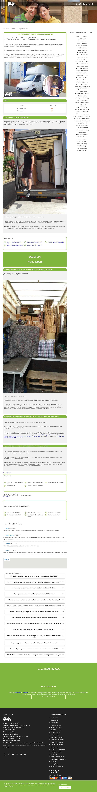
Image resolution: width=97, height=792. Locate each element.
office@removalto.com (13, 738)
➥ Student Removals (82, 73)
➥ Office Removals (82, 43)
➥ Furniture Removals (81, 45)
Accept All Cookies (65, 787)
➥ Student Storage (82, 146)
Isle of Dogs (20, 436)
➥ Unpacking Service (82, 95)
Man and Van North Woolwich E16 (15, 245)
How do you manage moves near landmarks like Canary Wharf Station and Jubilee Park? (34, 636)
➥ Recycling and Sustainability (57, 759)
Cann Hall (56, 435)
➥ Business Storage (82, 148)
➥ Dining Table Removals (81, 111)
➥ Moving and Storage (82, 143)
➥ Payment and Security (56, 737)
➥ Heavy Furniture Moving (82, 102)
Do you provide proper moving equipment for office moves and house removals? (34, 582)
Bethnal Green (27, 436)
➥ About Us (52, 761)
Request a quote (41, 4)
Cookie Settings (63, 784)
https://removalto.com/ (13, 741)
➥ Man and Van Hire (82, 36)
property (18, 693)
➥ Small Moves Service (82, 68)
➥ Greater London (54, 735)
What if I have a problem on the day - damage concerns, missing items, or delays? (34, 655)
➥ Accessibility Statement (56, 742)
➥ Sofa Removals (82, 105)
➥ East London (53, 722)
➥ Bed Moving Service (81, 107)
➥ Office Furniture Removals (82, 114)
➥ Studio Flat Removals (82, 66)
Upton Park (39, 435)
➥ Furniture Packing (82, 91)
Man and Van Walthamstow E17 (56, 242)
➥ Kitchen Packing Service (81, 93)
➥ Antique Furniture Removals (82, 121)
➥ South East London (55, 725)
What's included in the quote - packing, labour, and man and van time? (34, 617)
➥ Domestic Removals (81, 84)
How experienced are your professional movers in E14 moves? (34, 594)
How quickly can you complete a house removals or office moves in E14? (34, 649)
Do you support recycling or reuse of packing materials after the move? (34, 643)
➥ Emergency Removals (82, 79)
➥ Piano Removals (81, 52)
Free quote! (6, 496)
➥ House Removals (82, 41)
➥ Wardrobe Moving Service (82, 109)
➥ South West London (55, 727)
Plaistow (51, 435)
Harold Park (37, 436)
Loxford (6, 436)
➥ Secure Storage (81, 150)
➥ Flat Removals (82, 38)
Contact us (30, 4)
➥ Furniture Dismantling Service (82, 116)
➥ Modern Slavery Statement (57, 749)
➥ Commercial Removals (82, 61)
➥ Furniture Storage (82, 136)
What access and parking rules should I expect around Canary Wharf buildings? (34, 600)
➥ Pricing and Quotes (55, 752)
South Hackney (12, 436)
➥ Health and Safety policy (56, 756)
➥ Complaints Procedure (56, 739)
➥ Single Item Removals (82, 70)
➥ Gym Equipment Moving (82, 130)
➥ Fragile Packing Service (81, 89)
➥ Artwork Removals (82, 123)
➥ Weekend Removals (81, 77)
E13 (5, 438)
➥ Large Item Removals (82, 127)
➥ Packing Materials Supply (82, 98)
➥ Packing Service (81, 48)
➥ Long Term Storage (82, 141)
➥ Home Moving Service (82, 82)
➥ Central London (54, 732)
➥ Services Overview (55, 747)
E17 (22, 438)
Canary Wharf (7, 473)
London (25, 693)
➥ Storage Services (82, 50)
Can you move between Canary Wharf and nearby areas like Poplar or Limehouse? (34, 623)
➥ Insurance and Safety (56, 744)
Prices (18, 4)
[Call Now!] (26, 494)
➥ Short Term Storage (81, 139)
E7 (17, 438)
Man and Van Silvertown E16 (34, 245)
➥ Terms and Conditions (56, 766)
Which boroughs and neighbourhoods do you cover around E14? (34, 629)
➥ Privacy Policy (53, 764)
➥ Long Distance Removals (82, 57)
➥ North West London (55, 730)
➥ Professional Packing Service (82, 86)
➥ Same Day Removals (82, 54)
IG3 (12, 438)
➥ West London (53, 718)
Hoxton (62, 435)
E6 (7, 438)
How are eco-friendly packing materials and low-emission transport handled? (34, 611)
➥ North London (54, 720)
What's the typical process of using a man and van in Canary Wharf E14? (34, 576)
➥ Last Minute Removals (82, 75)
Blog (23, 4)
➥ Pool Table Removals (82, 134)
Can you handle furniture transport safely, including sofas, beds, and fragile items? (34, 606)
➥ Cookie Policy (53, 754)
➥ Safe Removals (82, 132)
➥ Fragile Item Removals (82, 125)
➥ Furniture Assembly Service (81, 118)
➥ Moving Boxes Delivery (82, 100)
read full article (48, 697)
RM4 (15, 438)
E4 (57, 436)
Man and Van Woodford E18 (34, 242)
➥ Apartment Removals (82, 64)
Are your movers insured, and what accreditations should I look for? (34, 588)
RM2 (9, 438)
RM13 (63, 436)
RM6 (60, 436)
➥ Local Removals (81, 59)
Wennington (45, 435)
